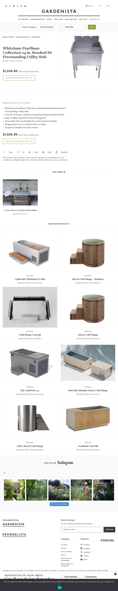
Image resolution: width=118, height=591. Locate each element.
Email (85, 559)
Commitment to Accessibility (66, 559)
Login (108, 6)
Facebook (87, 552)
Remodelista (94, 19)
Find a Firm (58, 19)
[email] (25, 6)
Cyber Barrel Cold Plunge (30, 446)
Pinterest (87, 544)
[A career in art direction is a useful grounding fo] (103, 489)
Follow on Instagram (60, 504)
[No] (115, 585)
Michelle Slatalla (21, 214)
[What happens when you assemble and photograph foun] (36, 489)
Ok (60, 587)
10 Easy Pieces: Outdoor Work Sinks (20, 210)
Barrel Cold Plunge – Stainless (88, 279)
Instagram (87, 548)
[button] (89, 6)
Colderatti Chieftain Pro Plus (30, 279)
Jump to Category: (29, 27)
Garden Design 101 (37, 19)
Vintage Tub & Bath (15, 61)
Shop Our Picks (71, 19)
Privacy (63, 555)
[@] (9, 474)
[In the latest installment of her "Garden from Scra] (58, 489)
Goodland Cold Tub (88, 446)
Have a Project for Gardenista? (67, 565)
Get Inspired (23, 19)
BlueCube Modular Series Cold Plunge (88, 390)
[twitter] (21, 6)
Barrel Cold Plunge (88, 335)
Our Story (83, 19)
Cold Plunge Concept (30, 335)
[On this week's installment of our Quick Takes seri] (81, 489)
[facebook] (17, 6)
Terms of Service (66, 551)
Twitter (86, 556)
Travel (49, 19)
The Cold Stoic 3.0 (29, 390)
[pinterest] (10, 6)
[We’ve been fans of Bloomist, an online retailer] (14, 489)
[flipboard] (6, 6)
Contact (64, 548)
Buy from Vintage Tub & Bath (18, 77)
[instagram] (13, 6)
